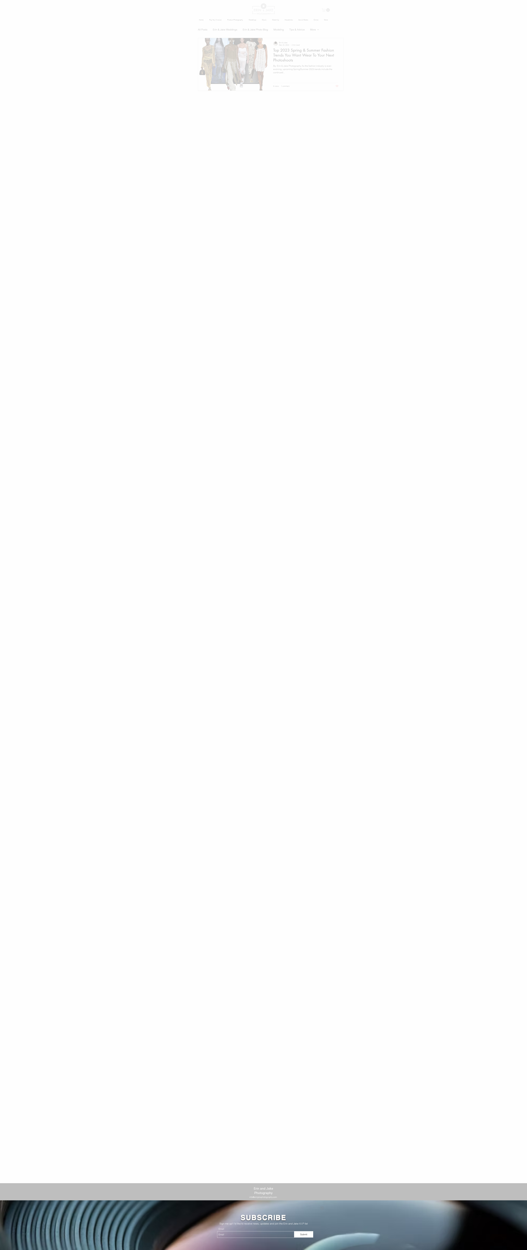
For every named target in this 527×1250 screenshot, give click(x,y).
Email (221, 1229)
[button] (322, 1208)
